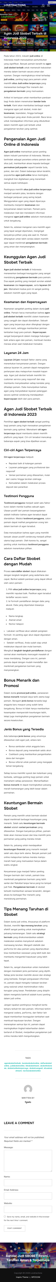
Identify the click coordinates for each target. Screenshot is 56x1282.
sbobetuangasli (36, 1068)
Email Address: (11, 1190)
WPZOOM (35, 1277)
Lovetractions (15, 5)
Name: (7, 1176)
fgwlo (10, 43)
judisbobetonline (17, 1066)
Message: (8, 1147)
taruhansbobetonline (32, 1071)
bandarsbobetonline (30, 1063)
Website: (8, 1203)
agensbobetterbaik (12, 1063)
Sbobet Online (25, 43)
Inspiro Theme (22, 1277)
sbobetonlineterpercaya (18, 1068)
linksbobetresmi (32, 1066)
